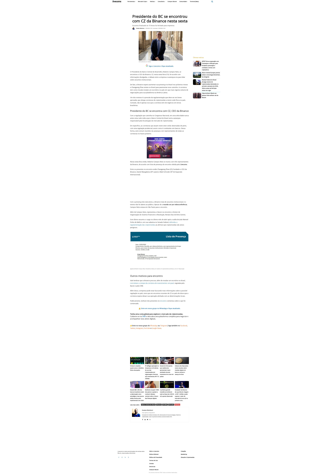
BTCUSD (171, 404)
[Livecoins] (116, 1)
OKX (144, 316)
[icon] (212, 1)
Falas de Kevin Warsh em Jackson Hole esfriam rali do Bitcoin (210, 95)
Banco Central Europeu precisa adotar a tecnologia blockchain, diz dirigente (211, 75)
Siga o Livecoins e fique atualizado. (161, 66)
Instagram (139, 328)
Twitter (132, 328)
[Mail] (147, 419)
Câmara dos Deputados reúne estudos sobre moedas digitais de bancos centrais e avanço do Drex (181, 370)
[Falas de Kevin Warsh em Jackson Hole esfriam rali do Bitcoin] (197, 95)
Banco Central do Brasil (148, 404)
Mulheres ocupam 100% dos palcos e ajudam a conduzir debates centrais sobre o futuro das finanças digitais (152, 394)
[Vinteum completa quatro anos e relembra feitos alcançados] (137, 360)
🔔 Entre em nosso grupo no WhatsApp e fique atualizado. (159, 308)
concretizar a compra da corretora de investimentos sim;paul (152, 283)
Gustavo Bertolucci (140, 28)
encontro (163, 301)
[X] (150, 419)
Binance (159, 404)
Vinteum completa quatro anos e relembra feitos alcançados (137, 368)
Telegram (163, 326)
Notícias (177, 404)
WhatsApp (153, 326)
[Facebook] (142, 419)
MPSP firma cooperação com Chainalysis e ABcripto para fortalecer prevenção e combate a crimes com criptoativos (210, 65)
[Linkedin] (145, 419)
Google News (156, 328)
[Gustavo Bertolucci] (134, 28)
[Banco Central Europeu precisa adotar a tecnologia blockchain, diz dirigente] (197, 75)
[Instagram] (122, 457)
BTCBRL (165, 404)
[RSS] (125, 457)
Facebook (183, 326)
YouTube (147, 328)
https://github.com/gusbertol (148, 412)
